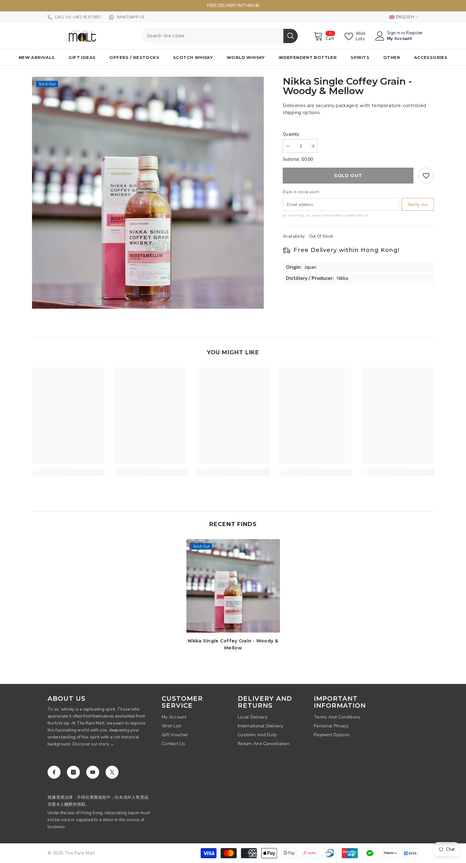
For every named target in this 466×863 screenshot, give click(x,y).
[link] (68, 472)
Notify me (418, 204)
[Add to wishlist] (426, 176)
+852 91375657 (87, 17)
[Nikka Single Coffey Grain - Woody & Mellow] (233, 586)
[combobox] (212, 36)
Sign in (393, 33)
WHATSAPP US (130, 17)
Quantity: (291, 134)
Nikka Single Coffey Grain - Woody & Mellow (233, 644)
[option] (148, 193)
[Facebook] (54, 772)
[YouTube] (92, 772)
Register (414, 33)
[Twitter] (112, 772)
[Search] (219, 36)
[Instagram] (73, 772)
